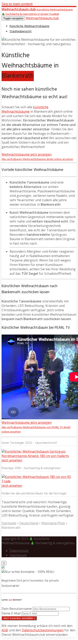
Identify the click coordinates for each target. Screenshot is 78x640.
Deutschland (28, 523)
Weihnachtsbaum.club (42, 18)
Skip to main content (17, 4)
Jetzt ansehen (12, 460)
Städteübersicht (21, 31)
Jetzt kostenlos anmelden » (19, 618)
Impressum (18, 555)
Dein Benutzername (17, 608)
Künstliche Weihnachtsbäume (29, 26)
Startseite (9, 523)
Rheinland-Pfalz (53, 523)
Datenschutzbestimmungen (43, 630)
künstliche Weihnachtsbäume (25, 109)
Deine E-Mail (11, 613)
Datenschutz (19, 550)
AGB (5, 630)
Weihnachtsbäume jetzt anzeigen (37, 156)
